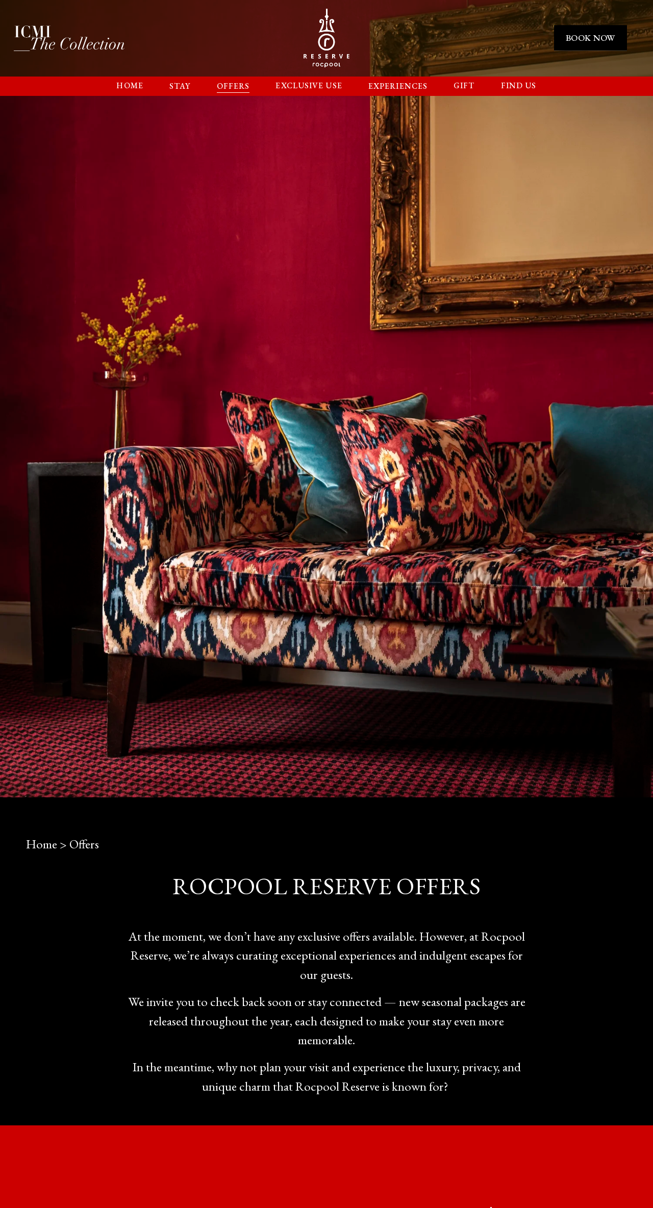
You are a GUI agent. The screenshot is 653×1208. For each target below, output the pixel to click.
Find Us (519, 85)
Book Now (590, 37)
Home (129, 85)
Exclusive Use (308, 85)
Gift (464, 85)
